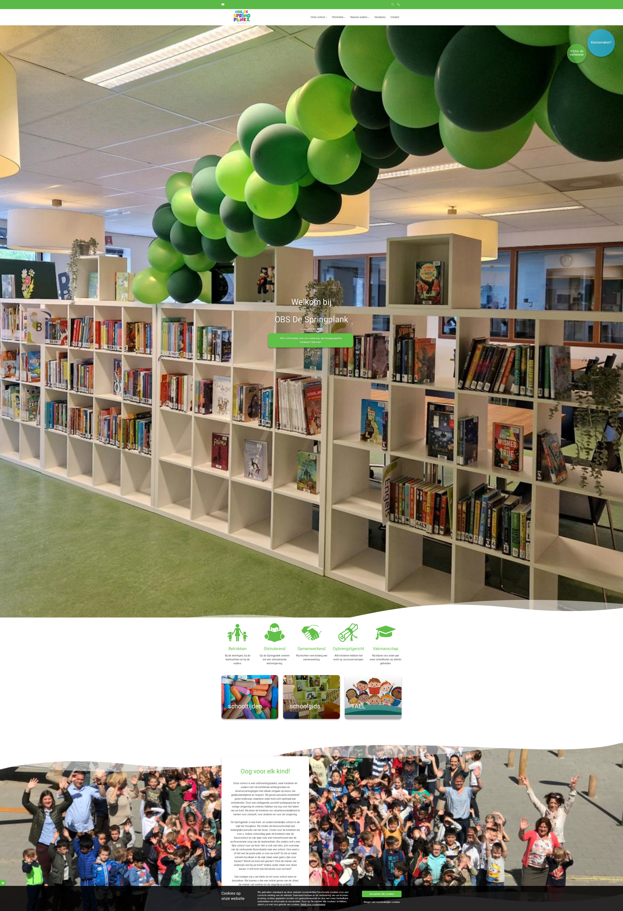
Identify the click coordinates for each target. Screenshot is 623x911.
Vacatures (380, 17)
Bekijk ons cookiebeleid (313, 904)
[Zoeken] (392, 4)
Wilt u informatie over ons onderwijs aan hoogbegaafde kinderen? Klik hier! (311, 340)
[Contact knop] (398, 4)
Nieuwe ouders (358, 17)
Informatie (337, 17)
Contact (395, 17)
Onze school (318, 17)
